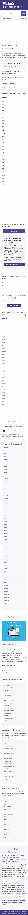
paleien (6, 478)
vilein (5, 574)
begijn (3, 334)
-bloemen (6, 829)
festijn (3, 363)
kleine (5, 515)
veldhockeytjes (8, 718)
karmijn (4, 389)
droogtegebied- (8, 758)
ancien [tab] (12, 83)
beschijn (4, 339)
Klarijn (3, 392)
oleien (5, 524)
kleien (5, 513)
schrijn (4, 159)
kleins (5, 518)
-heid (5, 817)
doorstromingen (8, 708)
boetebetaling (8, 703)
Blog (3, 913)
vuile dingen (7, 690)
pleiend (6, 487)
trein (3, 172)
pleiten (6, 495)
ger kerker (7, 698)
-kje (5, 819)
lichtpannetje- (8, 763)
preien (5, 562)
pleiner (6, 493)
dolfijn (3, 354)
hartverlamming (8, 693)
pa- (5, 751)
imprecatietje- (8, 776)
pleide (5, 548)
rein (3, 149)
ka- (5, 743)
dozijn (3, 360)
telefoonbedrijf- (8, 766)
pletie (5, 559)
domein (4, 357)
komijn (3, 395)
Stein (3, 165)
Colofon (14, 913)
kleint (5, 521)
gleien (5, 510)
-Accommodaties (9, 822)
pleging (6, 481)
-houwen (6, 809)
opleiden (6, 588)
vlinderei (6, 715)
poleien (6, 498)
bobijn (3, 342)
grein (3, 120)
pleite (5, 554)
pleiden (6, 484)
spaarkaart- (7, 774)
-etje (5, 827)
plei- (3, 285)
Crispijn (4, 351)
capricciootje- (8, 748)
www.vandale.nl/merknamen (16, 897)
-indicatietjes (7, 806)
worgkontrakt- (8, 779)
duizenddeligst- (8, 753)
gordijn (4, 375)
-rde (5, 824)
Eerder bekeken (7, 18)
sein (3, 162)
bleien (5, 507)
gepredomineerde (9, 700)
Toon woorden (14, 305)
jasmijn (4, 377)
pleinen (6, 490)
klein (3, 127)
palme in (6, 603)
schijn (3, 156)
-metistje (6, 811)
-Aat (5, 804)
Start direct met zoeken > (14, 264)
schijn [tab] (5, 83)
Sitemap (8, 913)
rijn (3, 152)
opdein (6, 530)
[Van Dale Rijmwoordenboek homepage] (9, 3)
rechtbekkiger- (8, 746)
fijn (3, 107)
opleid (5, 533)
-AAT (5, 801)
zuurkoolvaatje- (8, 756)
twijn (3, 175)
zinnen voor (12, 66)
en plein (6, 585)
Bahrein (4, 328)
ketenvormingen (8, 695)
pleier (5, 551)
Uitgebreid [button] (23, 18)
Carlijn (3, 345)
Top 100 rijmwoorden (14, 617)
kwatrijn (4, 407)
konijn (3, 398)
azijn (3, 325)
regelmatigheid (8, 710)
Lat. (3, 410)
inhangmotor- (8, 761)
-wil (5, 837)
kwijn (3, 136)
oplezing (6, 594)
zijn (3, 181)
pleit (5, 472)
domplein (6, 582)
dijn (3, 104)
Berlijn (3, 336)
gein (3, 114)
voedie (6, 705)
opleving (6, 591)
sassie (5, 720)
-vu (5, 834)
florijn (3, 366)
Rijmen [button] (24, 13)
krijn (3, 130)
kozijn (3, 401)
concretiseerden (8, 687)
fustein (3, 372)
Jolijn (3, 380)
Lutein (3, 416)
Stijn (3, 168)
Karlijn (3, 386)
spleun (6, 571)
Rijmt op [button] (5, 13)
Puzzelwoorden (14, 231)
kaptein (4, 383)
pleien (6, 447)
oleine (5, 527)
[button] (25, 315)
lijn (2, 139)
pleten (5, 556)
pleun (5, 459)
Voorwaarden (22, 913)
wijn (3, 178)
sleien (5, 565)
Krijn (3, 133)
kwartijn (4, 404)
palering (6, 600)
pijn (3, 146)
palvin (5, 539)
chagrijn (4, 348)
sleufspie (6, 685)
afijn (3, 322)
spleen (6, 568)
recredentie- (7, 769)
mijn (3, 143)
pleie (5, 466)
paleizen (6, 597)
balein (3, 331)
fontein (4, 369)
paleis (5, 536)
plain (5, 469)
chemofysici (7, 713)
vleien (5, 577)
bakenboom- (7, 771)
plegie (5, 545)
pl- (2, 282)
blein (5, 453)
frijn (3, 110)
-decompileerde (8, 814)
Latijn (3, 413)
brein (3, 101)
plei (5, 456)
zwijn (3, 185)
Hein (3, 123)
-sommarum (7, 832)
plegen (6, 542)
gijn (3, 117)
